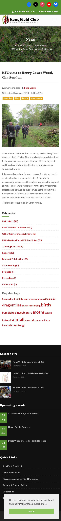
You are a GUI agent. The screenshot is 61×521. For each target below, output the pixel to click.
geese (37, 320)
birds (17, 98)
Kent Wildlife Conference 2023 (28, 387)
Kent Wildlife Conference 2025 (28, 362)
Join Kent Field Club (24, 11)
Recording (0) (9, 278)
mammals (50, 298)
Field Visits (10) (10, 221)
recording (35, 305)
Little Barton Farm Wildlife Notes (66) (22, 240)
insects (21, 312)
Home (21, 45)
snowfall (29, 320)
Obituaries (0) (9, 284)
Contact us (8, 491)
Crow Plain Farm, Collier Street (23, 413)
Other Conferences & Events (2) (19, 233)
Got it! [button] (32, 511)
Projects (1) (8, 271)
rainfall (17, 319)
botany (25, 98)
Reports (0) (8, 252)
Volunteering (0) (10, 265)
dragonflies (11, 305)
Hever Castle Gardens (19, 427)
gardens (40, 298)
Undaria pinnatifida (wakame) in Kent (31, 373)
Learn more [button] (40, 504)
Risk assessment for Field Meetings (20, 479)
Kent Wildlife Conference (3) (17, 227)
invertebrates (36, 98)
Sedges (6, 298)
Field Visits (40, 45)
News (29, 45)
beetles (26, 305)
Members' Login (49, 11)
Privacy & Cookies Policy (15, 485)
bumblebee (9, 312)
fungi (21, 325)
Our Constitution (11, 472)
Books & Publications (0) (15, 259)
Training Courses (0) (12, 246)
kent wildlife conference (23, 298)
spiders (46, 320)
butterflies (8, 98)
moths (39, 312)
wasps (48, 312)
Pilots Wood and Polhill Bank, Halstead (27, 440)
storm (29, 312)
